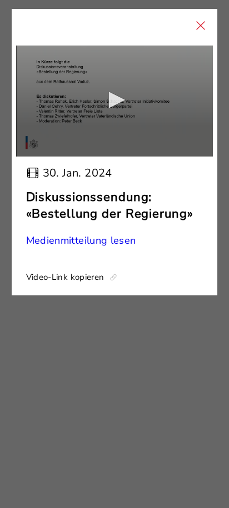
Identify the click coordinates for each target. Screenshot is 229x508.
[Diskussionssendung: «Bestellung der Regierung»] (114, 101)
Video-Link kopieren (65, 277)
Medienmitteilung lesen (81, 240)
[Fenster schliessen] (200, 25)
